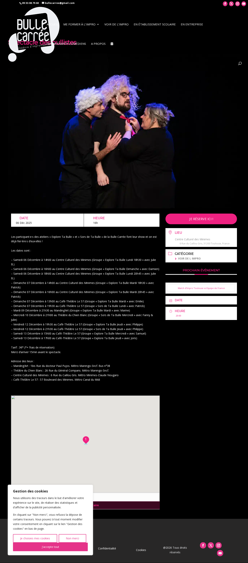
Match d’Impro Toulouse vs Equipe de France (201, 288)
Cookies (141, 550)
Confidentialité (107, 548)
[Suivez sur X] (211, 545)
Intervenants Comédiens (66, 44)
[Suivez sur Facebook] (203, 545)
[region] (50, 520)
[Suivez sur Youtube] (220, 553)
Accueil (52, 24)
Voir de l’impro (116, 24)
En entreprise (192, 24)
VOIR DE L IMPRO (189, 258)
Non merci (72, 538)
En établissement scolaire (155, 24)
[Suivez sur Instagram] (218, 545)
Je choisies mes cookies (35, 538)
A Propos (98, 44)
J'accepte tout (50, 547)
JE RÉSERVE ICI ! (201, 219)
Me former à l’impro (79, 24)
